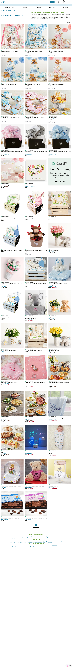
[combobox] (31, 1)
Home (2, 10)
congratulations (54, 545)
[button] (8, 7)
